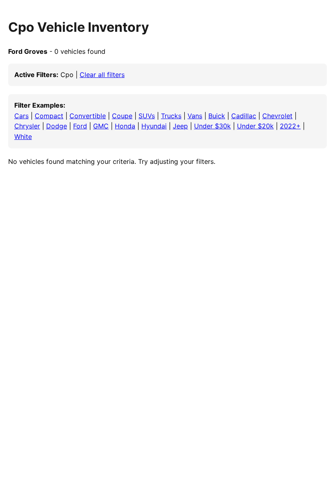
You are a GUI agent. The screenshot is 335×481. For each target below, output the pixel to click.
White (23, 136)
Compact (49, 116)
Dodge (56, 126)
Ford (80, 126)
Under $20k (255, 126)
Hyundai (154, 126)
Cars (21, 116)
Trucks (171, 116)
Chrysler (27, 126)
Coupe (122, 116)
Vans (195, 116)
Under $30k (212, 126)
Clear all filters (102, 75)
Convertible (87, 116)
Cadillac (243, 116)
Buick (216, 116)
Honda (125, 126)
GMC (101, 126)
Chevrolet (277, 116)
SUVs (146, 116)
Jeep (180, 126)
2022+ (290, 126)
